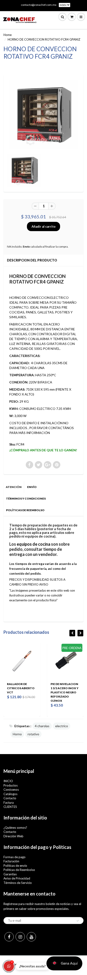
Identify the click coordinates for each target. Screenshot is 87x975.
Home (7, 35)
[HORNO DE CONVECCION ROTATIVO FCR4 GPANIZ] (43, 114)
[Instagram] (20, 936)
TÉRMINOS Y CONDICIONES (26, 498)
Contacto (9, 798)
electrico (61, 726)
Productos (10, 785)
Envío (26, 246)
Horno (17, 734)
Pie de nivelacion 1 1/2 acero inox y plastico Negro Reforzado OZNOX (64, 692)
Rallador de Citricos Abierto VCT (21, 688)
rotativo (33, 734)
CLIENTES (10, 807)
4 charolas (42, 726)
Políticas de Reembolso (19, 870)
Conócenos (11, 789)
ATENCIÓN (14, 487)
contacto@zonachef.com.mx (38, 4)
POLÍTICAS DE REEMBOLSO (25, 510)
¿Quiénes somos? (15, 827)
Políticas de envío (15, 865)
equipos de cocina (33, 544)
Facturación (11, 861)
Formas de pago (14, 857)
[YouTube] (31, 936)
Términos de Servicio (17, 883)
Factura (8, 802)
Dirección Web (13, 836)
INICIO (8, 781)
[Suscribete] (77, 920)
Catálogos (10, 794)
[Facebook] (9, 936)
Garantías (10, 874)
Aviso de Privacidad (16, 878)
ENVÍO (32, 487)
